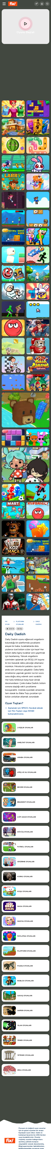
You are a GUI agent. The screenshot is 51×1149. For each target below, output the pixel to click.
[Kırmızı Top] (13, 328)
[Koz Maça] (13, 547)
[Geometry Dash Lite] (13, 236)
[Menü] (4, 3)
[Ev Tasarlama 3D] (13, 127)
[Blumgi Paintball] (37, 291)
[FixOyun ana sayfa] (12, 4)
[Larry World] (13, 181)
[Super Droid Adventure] (37, 218)
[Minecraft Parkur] (37, 492)
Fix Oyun (7, 623)
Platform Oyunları (20, 623)
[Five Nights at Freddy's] (13, 528)
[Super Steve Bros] (37, 200)
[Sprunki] (37, 437)
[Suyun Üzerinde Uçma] (13, 565)
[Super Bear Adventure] (25, 410)
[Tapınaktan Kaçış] (13, 200)
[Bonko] (37, 273)
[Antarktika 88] (13, 601)
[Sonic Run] (13, 163)
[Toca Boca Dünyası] (25, 464)
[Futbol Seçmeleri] (37, 127)
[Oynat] (25, 24)
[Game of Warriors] (37, 565)
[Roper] (37, 309)
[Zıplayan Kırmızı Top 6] (13, 273)
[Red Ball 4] (37, 510)
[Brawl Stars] (37, 382)
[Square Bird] (13, 255)
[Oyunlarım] (47, 4)
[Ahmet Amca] (13, 346)
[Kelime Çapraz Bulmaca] (37, 601)
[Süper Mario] (13, 382)
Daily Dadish (39, 623)
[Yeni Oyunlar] (36, 4)
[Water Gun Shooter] (37, 181)
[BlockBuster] (37, 108)
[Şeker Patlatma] (37, 528)
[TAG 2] (37, 346)
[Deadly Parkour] (37, 328)
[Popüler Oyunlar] (42, 4)
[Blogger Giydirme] (13, 108)
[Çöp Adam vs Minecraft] (13, 309)
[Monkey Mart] (13, 510)
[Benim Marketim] (37, 583)
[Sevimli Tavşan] (37, 163)
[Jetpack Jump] (13, 583)
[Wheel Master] (13, 364)
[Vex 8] (37, 255)
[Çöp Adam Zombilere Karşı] (13, 218)
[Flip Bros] (13, 291)
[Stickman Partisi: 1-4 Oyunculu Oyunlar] (13, 492)
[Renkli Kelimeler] (37, 145)
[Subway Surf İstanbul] (37, 364)
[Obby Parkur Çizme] (37, 236)
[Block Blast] (13, 437)
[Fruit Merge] (13, 145)
